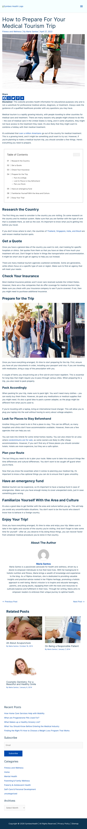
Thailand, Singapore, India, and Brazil (64, 231)
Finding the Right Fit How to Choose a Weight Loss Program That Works (37, 731)
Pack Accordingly (20, 178)
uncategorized (10, 793)
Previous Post (9, 601)
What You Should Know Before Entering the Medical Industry (31, 726)
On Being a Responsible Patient (62, 646)
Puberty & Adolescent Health (17, 785)
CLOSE (76, 154)
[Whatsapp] (9, 98)
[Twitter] (13, 98)
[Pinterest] (18, 98)
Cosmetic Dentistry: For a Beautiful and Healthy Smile (21, 683)
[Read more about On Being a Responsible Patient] (63, 629)
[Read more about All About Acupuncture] (24, 628)
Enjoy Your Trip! (18, 198)
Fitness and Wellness (12, 31)
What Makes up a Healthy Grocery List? (22, 722)
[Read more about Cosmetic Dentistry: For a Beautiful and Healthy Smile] (24, 667)
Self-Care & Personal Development (20, 789)
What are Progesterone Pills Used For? (21, 718)
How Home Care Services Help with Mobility (24, 713)
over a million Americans (30, 133)
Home (7, 772)
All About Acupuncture (18, 643)
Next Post (79, 601)
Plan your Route (19, 184)
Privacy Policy (64, 823)
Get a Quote (17, 165)
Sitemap (75, 823)
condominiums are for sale (20, 440)
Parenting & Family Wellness (17, 781)
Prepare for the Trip (20, 174)
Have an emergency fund (22, 189)
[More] (22, 98)
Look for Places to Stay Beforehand (27, 181)
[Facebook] (4, 98)
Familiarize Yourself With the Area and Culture (31, 193)
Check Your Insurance (20, 170)
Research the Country (21, 161)
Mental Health (10, 776)
